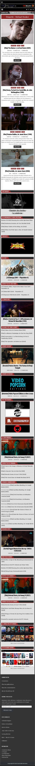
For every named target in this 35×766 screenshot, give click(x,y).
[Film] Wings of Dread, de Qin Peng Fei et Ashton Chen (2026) (17, 614)
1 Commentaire (24, 50)
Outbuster (4, 740)
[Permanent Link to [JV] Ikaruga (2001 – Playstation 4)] (17, 268)
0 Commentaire (24, 280)
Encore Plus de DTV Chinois (9, 602)
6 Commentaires (24, 94)
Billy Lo (3, 514)
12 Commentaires (24, 370)
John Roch (9, 50)
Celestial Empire (6, 720)
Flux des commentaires (8, 687)
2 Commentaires (24, 136)
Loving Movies (6, 734)
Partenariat (5, 757)
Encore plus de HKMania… (9, 463)
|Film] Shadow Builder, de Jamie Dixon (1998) (17, 134)
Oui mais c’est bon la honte (9, 327)
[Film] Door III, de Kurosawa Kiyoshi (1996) (19, 504)
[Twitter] (26, 9)
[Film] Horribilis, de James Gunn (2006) (17, 171)
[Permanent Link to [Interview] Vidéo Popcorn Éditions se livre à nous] (17, 384)
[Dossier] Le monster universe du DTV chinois (14, 619)
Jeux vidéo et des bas (8, 730)
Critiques (13, 45)
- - (17, 213)
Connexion (5, 681)
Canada (12, 132)
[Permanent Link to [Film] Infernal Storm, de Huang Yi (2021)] (17, 447)
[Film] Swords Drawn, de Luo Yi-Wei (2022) (13, 604)
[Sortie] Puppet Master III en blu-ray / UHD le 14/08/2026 (17, 550)
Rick (10, 173)
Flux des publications (8, 684)
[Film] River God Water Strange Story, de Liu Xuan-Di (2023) (16, 609)
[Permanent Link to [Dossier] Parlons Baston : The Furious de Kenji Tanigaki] (17, 356)
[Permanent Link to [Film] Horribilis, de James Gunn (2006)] (17, 158)
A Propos (4, 751)
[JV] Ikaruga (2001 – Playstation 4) (17, 278)
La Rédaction (5, 753)
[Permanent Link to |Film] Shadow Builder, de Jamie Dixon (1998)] (17, 118)
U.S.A (22, 45)
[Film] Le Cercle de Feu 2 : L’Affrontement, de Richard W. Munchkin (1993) (17, 320)
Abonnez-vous (7, 710)
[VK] (31, 9)
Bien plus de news (7, 557)
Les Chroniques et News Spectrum (11, 217)
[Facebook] (28, 9)
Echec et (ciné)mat (7, 724)
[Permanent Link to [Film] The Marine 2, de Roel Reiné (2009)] (17, 32)
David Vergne (10, 370)
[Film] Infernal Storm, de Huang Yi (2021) (17, 457)
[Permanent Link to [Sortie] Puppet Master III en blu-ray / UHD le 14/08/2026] (17, 539)
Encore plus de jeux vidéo (9, 284)
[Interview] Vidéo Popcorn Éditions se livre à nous (17, 394)
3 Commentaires (22, 173)
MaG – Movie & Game (8, 737)
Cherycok (9, 94)
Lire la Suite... (17, 60)
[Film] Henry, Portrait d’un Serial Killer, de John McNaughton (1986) (17, 91)
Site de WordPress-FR (8, 691)
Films (18, 45)
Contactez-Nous (6, 750)
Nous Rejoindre (6, 755)
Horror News (5, 727)
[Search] (33, 9)
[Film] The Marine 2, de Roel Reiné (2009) (17, 48)
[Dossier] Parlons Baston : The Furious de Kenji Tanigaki (17, 367)
